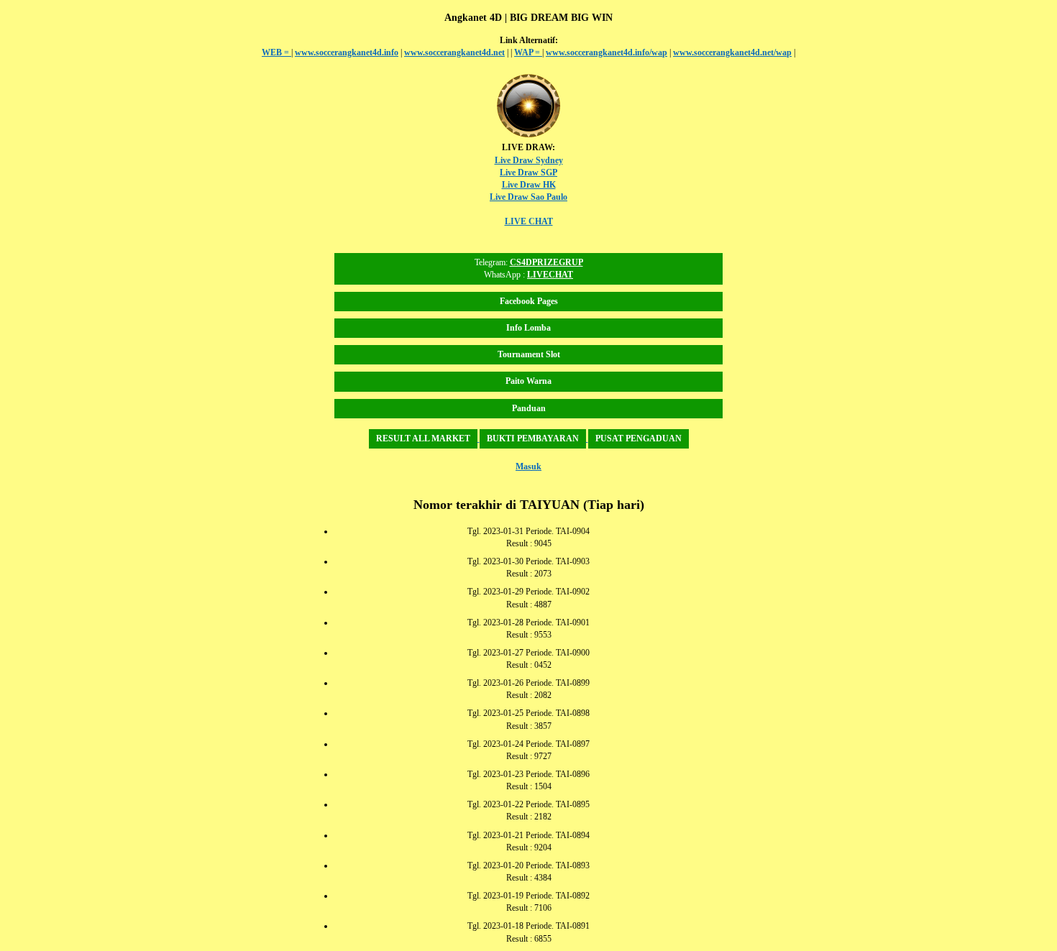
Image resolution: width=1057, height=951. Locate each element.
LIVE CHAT (529, 221)
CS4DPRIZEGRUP (546, 262)
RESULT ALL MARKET (423, 438)
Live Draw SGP (528, 172)
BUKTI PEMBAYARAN (533, 438)
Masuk (528, 466)
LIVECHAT (550, 275)
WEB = (276, 52)
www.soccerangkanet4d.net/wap (732, 52)
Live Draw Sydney (529, 160)
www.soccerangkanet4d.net (454, 52)
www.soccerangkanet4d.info (346, 52)
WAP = (528, 52)
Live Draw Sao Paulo (528, 197)
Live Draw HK (529, 185)
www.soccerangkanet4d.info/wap (606, 52)
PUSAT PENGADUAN (638, 438)
